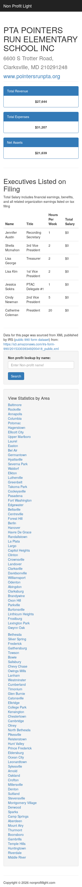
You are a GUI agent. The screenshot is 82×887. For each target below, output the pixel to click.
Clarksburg (16, 591)
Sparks (13, 811)
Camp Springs (18, 816)
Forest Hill (15, 518)
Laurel (12, 441)
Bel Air (12, 450)
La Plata (14, 541)
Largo (12, 545)
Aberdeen (15, 821)
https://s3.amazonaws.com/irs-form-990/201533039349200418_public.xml (31, 346)
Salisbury (14, 661)
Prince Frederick (20, 748)
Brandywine (16, 595)
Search (16, 376)
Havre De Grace (19, 532)
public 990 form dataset (32, 339)
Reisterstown (17, 739)
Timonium (15, 689)
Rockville (14, 409)
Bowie (12, 657)
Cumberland (17, 684)
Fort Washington (20, 500)
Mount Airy (15, 825)
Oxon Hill (14, 600)
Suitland (14, 793)
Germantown (17, 454)
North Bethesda (19, 730)
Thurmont (15, 830)
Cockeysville (17, 491)
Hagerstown (16, 427)
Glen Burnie (16, 693)
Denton (13, 789)
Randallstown (17, 536)
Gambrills (15, 839)
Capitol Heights (19, 550)
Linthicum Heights (21, 614)
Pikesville (14, 734)
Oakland (14, 775)
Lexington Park (19, 623)
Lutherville (15, 477)
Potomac (14, 423)
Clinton (13, 555)
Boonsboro (16, 834)
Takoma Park (17, 486)
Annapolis (15, 414)
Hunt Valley (16, 743)
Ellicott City (16, 432)
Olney (12, 725)
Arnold (12, 771)
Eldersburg (16, 752)
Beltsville (14, 509)
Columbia (15, 418)
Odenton (14, 582)
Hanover (14, 527)
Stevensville (16, 798)
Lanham (14, 675)
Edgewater (15, 505)
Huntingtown (17, 848)
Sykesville (15, 766)
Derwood (14, 807)
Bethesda (15, 634)
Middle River (17, 857)
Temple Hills (17, 843)
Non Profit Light (17, 6)
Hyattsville (15, 459)
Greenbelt (15, 482)
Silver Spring (17, 639)
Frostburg (15, 618)
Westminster (17, 680)
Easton (13, 445)
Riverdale (15, 852)
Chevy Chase (17, 666)
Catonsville (16, 698)
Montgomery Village (22, 802)
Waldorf (13, 468)
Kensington (16, 711)
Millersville (15, 784)
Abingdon (15, 586)
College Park (17, 707)
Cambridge (16, 721)
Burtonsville (16, 609)
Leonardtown (17, 761)
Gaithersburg (17, 648)
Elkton (12, 473)
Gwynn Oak (16, 627)
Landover (15, 564)
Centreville (15, 514)
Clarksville (15, 568)
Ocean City (16, 757)
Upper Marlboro (19, 436)
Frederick (15, 643)
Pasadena (15, 495)
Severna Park (18, 464)
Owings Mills (17, 670)
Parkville (14, 605)
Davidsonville (17, 573)
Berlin (12, 523)
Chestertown (17, 716)
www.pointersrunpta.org (31, 76)
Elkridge (14, 702)
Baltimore (15, 404)
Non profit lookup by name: (29, 357)
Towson (13, 652)
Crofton (13, 780)
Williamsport (17, 577)
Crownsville (16, 559)
